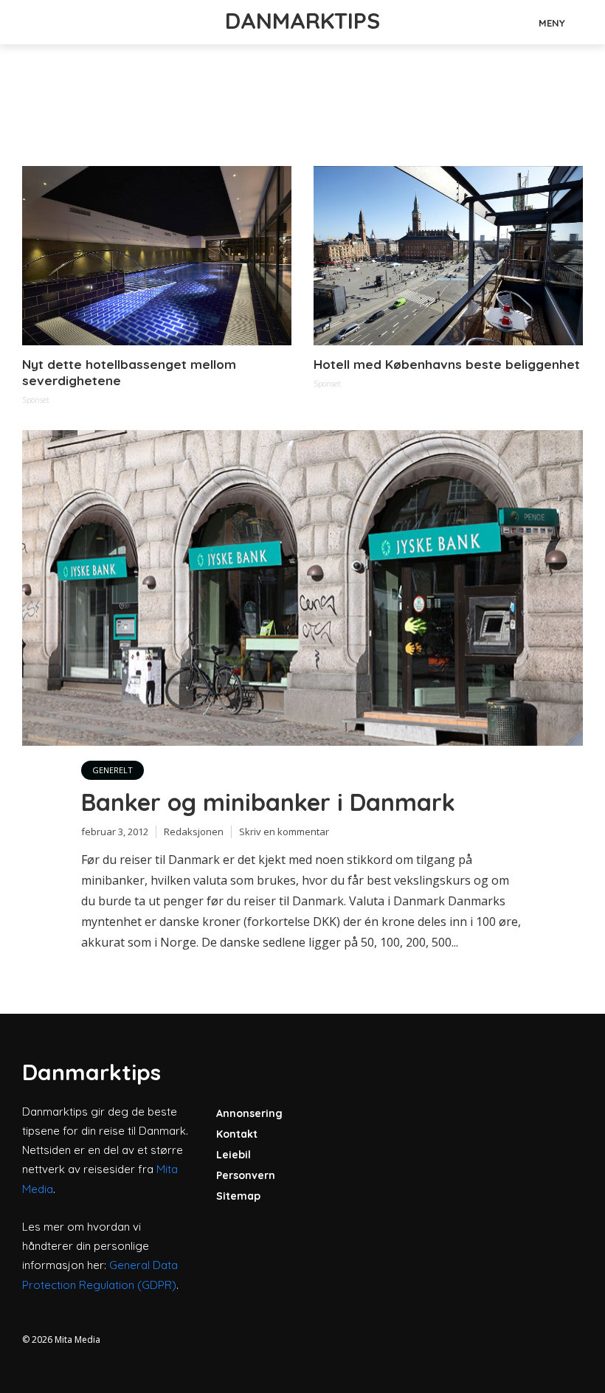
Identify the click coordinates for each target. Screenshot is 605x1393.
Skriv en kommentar (284, 831)
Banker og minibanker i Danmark (268, 802)
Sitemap (238, 1196)
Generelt (112, 769)
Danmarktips (302, 21)
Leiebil (233, 1154)
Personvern (245, 1175)
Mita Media (77, 1339)
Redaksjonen (194, 831)
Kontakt (236, 1134)
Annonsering (249, 1113)
